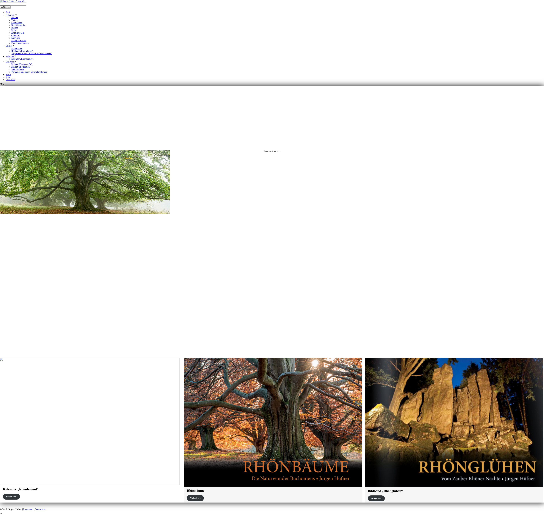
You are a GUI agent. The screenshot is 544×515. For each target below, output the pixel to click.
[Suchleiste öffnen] (2, 84)
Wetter (14, 20)
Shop (8, 77)
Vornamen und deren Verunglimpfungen (29, 72)
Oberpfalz (15, 35)
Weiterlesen (11, 496)
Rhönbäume (16, 48)
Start (8, 12)
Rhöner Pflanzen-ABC (21, 64)
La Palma (15, 38)
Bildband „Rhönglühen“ (22, 51)
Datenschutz (40, 509)
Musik (8, 74)
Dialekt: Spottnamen (20, 67)
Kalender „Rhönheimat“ (22, 59)
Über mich (10, 79)
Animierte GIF (18, 33)
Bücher (9, 46)
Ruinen (14, 27)
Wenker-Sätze (17, 69)
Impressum (28, 509)
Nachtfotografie (18, 25)
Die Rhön (10, 61)
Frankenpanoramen (20, 43)
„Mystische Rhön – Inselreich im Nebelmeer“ (31, 53)
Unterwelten (16, 22)
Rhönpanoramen (18, 40)
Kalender (10, 56)
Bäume (14, 17)
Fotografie (10, 15)
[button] (272, 345)
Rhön (13, 30)
